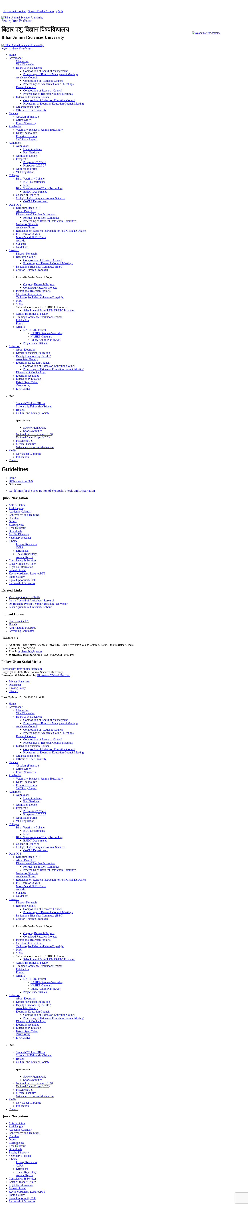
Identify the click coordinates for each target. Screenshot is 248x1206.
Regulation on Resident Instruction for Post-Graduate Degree (51, 230)
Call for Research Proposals (32, 269)
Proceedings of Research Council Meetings (48, 93)
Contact (13, 460)
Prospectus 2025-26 (34, 162)
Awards (20, 240)
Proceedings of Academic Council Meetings (48, 84)
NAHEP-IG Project (34, 330)
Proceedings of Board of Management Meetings (50, 74)
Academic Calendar (20, 511)
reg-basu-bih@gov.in (30, 651)
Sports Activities (32, 430)
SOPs (19, 303)
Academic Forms (26, 227)
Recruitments (16, 524)
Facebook (7, 668)
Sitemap (13, 691)
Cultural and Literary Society (32, 413)
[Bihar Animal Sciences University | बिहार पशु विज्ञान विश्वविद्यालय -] (24, 20)
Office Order (23, 119)
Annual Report (24, 557)
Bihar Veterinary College (30, 178)
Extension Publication (28, 378)
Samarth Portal (17, 570)
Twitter (17, 668)
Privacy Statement (19, 681)
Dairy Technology (26, 132)
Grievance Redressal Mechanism (35, 447)
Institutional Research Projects (33, 290)
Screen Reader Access (41, 11)
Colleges (14, 175)
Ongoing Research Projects (38, 284)
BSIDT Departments (35, 191)
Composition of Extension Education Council (49, 100)
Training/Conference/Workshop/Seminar (39, 316)
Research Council (26, 87)
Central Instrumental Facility (32, 313)
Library (13, 540)
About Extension (25, 349)
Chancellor (22, 61)
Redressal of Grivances (22, 583)
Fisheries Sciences (26, 136)
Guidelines (22, 247)
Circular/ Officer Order (29, 294)
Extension (14, 346)
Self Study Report (26, 139)
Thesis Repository (26, 553)
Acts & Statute (17, 505)
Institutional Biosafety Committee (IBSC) (39, 266)
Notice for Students (27, 224)
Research (14, 250)
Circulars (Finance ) (27, 116)
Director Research (26, 253)
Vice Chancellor (25, 64)
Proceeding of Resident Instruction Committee (49, 220)
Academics (15, 126)
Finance (13, 113)
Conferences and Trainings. (24, 514)
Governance (16, 57)
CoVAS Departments (35, 201)
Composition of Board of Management (45, 70)
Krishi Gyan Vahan (27, 382)
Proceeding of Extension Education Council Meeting (53, 103)
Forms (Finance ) (26, 123)
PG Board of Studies (28, 234)
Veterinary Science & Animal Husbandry (39, 129)
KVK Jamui (23, 388)
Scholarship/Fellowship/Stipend (34, 406)
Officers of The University (31, 110)
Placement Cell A (19, 621)
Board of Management (29, 67)
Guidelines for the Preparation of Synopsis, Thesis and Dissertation (52, 490)
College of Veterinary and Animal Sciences (40, 198)
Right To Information (21, 566)
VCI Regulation (25, 172)
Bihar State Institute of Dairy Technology (39, 188)
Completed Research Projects (40, 287)
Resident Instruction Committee (41, 217)
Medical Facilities (26, 443)
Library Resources (26, 544)
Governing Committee (21, 630)
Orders (13, 521)
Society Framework (34, 427)
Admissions (22, 145)
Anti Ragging (16, 508)
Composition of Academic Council (43, 80)
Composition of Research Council (42, 90)
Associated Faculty (27, 359)
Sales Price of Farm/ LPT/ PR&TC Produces (49, 310)
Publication (22, 320)
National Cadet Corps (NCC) (33, 437)
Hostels (20, 409)
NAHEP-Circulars (41, 336)
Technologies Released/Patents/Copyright (40, 297)
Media (12, 450)
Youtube (26, 668)
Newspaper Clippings (28, 453)
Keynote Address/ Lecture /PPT (27, 573)
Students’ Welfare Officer (30, 403)
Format (20, 323)
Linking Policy (17, 688)
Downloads (15, 531)
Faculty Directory (19, 534)
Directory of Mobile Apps (31, 372)
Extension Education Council (33, 97)
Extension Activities (27, 375)
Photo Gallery (17, 576)
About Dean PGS (26, 211)
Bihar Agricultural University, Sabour (30, 607)
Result (12, 527)
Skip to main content (14, 11)
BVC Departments (34, 181)
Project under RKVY (35, 343)
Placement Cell (24, 440)
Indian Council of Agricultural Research (31, 600)
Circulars (14, 518)
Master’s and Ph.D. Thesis (31, 237)
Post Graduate (31, 152)
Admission (15, 142)
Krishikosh (22, 550)
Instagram (36, 668)
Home (12, 54)
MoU (19, 300)
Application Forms (26, 168)
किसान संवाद (23, 385)
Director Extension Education (33, 352)
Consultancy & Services (22, 560)
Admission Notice (26, 155)
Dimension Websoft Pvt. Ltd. (53, 675)
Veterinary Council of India (24, 597)
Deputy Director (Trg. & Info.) (33, 356)
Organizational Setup (28, 106)
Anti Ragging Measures (22, 627)
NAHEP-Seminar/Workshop (47, 333)
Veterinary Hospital (20, 537)
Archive (20, 326)
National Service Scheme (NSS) (34, 434)
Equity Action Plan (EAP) (45, 339)
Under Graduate (32, 149)
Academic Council (26, 77)
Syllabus (21, 243)
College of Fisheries (27, 194)
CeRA (19, 547)
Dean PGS (15, 204)
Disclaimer (15, 684)
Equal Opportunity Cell (22, 580)
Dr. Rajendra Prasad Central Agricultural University (38, 603)
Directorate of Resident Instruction (35, 214)
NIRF (26, 185)
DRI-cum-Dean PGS (28, 207)
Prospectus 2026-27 (34, 165)
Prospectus (22, 159)
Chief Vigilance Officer (22, 563)
